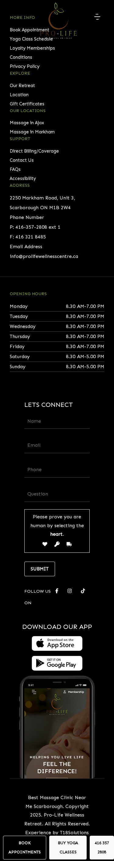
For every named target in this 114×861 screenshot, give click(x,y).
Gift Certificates (27, 104)
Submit (40, 569)
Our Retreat (22, 85)
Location (19, 94)
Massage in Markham (32, 132)
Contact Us (22, 160)
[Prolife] (58, 20)
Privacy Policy (25, 66)
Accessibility (23, 178)
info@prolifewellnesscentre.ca (44, 256)
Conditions (21, 57)
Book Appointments (25, 847)
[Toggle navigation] (97, 16)
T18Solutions (74, 832)
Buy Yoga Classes (68, 847)
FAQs (15, 169)
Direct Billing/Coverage (34, 151)
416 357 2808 (102, 847)
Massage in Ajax (27, 122)
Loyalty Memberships (32, 48)
